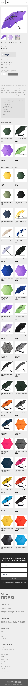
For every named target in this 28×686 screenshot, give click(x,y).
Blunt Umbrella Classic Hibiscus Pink (5, 452)
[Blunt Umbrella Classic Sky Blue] (21, 540)
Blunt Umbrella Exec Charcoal (19, 375)
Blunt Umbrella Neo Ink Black (21, 202)
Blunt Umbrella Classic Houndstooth (5, 356)
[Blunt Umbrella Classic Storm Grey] (21, 444)
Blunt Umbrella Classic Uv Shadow (20, 259)
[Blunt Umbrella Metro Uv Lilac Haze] (7, 328)
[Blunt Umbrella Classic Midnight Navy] (7, 463)
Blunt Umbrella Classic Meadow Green (5, 298)
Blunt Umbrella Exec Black (6, 374)
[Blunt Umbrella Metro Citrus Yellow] (7, 482)
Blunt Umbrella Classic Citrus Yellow (7, 529)
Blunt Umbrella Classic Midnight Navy (5, 471)
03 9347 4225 (6, 608)
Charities (3, 668)
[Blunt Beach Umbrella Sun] (21, 214)
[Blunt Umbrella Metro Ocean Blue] (21, 290)
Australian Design (5, 634)
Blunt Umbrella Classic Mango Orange (19, 433)
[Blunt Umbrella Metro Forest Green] (21, 131)
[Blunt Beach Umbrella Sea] (21, 233)
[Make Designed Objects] (4, 2)
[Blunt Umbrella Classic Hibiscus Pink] (7, 444)
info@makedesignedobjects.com (12, 612)
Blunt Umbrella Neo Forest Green (6, 139)
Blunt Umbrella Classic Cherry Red (19, 529)
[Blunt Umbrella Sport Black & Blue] (21, 328)
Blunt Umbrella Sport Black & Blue (21, 336)
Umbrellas (21, 41)
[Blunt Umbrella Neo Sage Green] (7, 195)
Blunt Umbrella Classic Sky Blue (20, 548)
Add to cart (12, 74)
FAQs (2, 647)
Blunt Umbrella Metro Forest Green (21, 139)
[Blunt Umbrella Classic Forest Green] (21, 386)
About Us (3, 631)
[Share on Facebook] (5, 71)
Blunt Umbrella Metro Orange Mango (7, 413)
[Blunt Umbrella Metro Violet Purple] (7, 309)
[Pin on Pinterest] (12, 71)
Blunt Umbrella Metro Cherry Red (21, 490)
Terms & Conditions (5, 671)
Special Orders (4, 659)
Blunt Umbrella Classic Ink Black (6, 548)
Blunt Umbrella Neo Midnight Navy (7, 222)
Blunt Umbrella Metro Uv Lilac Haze (7, 336)
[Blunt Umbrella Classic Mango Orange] (21, 424)
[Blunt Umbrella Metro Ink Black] (21, 501)
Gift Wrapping (4, 654)
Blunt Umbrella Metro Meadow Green (19, 158)
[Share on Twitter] (7, 71)
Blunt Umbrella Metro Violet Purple (7, 317)
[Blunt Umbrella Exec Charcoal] (21, 367)
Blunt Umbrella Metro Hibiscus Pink (19, 471)
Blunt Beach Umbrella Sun (20, 221)
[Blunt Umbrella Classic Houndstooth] (7, 347)
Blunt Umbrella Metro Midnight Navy (5, 433)
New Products (4, 638)
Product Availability (5, 652)
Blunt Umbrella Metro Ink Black (20, 509)
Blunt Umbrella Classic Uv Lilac (6, 259)
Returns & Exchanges (6, 666)
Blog (2, 636)
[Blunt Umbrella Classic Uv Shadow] (21, 251)
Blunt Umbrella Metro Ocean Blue (20, 298)
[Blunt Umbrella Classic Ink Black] (7, 540)
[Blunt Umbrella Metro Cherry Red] (21, 482)
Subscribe (14, 578)
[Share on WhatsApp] (2, 71)
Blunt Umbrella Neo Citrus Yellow (6, 184)
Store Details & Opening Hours (8, 649)
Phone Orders (4, 664)
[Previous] (3, 20)
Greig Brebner (9, 62)
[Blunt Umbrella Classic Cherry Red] (21, 521)
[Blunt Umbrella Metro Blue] (7, 501)
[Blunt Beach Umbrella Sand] (7, 233)
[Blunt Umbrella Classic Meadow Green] (7, 290)
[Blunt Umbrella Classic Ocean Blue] (7, 270)
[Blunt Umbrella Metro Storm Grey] (21, 405)
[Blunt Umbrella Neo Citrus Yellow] (7, 175)
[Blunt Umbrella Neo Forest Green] (7, 131)
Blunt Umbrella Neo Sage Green (6, 203)
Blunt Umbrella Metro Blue (6, 509)
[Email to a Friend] (9, 71)
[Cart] (26, 2)
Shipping (3, 661)
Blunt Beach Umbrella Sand (6, 240)
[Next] (25, 20)
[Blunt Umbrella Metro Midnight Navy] (7, 424)
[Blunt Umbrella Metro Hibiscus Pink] (21, 463)
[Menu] (10, 2)
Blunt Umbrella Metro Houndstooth (19, 356)
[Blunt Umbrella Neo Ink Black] (21, 195)
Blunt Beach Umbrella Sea (20, 240)
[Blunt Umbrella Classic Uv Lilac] (7, 251)
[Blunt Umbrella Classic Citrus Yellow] (7, 521)
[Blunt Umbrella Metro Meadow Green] (21, 150)
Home (2, 41)
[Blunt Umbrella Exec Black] (7, 367)
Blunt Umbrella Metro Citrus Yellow (7, 490)
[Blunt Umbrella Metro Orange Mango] (7, 405)
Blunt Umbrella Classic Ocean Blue (7, 279)
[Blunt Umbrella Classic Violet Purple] (7, 150)
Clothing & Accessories (11, 41)
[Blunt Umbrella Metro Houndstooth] (21, 347)
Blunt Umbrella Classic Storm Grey (21, 452)
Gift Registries (4, 656)
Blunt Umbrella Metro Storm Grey (20, 413)
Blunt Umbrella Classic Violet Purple (7, 158)
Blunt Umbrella (8, 60)
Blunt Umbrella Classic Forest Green (21, 394)
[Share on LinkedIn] (14, 71)
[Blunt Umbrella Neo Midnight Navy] (7, 214)
